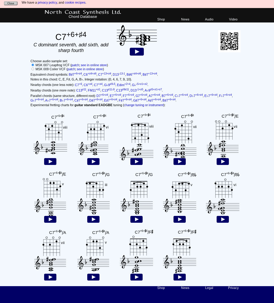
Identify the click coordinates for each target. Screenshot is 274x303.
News (185, 19)
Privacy (233, 288)
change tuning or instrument (143, 105)
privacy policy (47, 2)
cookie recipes (75, 2)
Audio (209, 19)
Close (10, 3)
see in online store (94, 65)
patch (75, 65)
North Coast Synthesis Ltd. (83, 12)
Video (233, 19)
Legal (209, 288)
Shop (161, 19)
